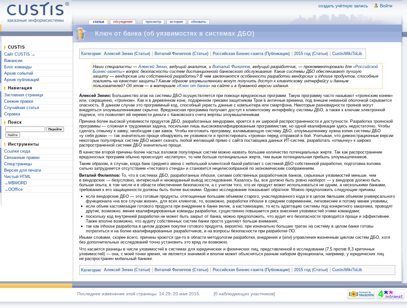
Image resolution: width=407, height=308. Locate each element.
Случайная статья (21, 107)
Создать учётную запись (343, 5)
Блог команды (17, 67)
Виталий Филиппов (231, 66)
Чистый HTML (17, 176)
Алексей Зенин (152, 66)
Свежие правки (18, 101)
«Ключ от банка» (193, 85)
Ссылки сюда (17, 151)
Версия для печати (22, 170)
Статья (98, 22)
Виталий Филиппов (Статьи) (181, 53)
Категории (90, 53)
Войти (386, 5)
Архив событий (18, 73)
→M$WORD (15, 183)
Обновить (198, 22)
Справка (12, 114)
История (176, 22)
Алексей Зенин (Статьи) (127, 53)
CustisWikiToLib (347, 53)
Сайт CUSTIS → (19, 54)
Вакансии (13, 60)
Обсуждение (123, 22)
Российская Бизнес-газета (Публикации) (251, 53)
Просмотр (153, 22)
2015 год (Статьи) (311, 53)
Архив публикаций (21, 79)
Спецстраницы (18, 163)
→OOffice (13, 189)
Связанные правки (21, 157)
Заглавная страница (23, 94)
